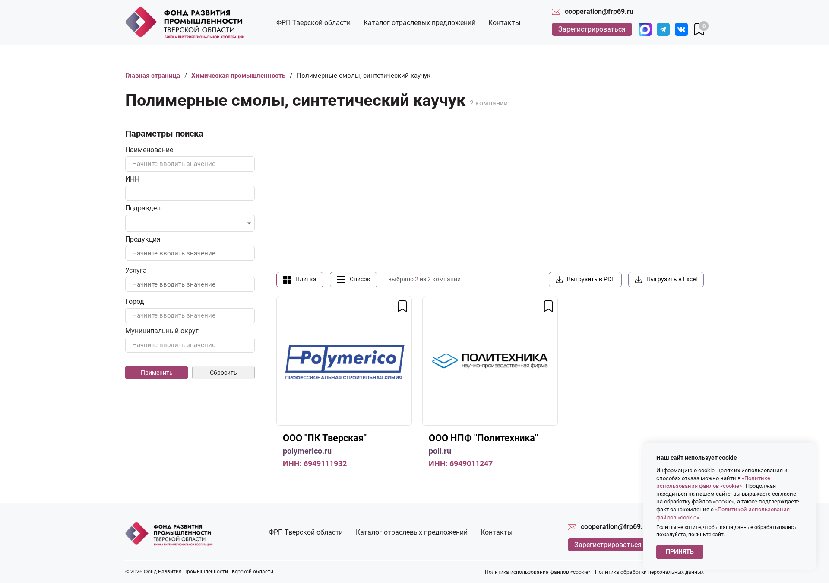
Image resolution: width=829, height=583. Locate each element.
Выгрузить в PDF (591, 279)
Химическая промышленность (238, 76)
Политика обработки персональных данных (649, 572)
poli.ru (440, 451)
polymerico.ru (307, 451)
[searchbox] (136, 224)
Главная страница (152, 76)
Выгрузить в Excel (671, 279)
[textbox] (190, 164)
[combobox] (190, 164)
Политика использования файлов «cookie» (538, 572)
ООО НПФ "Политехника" (483, 438)
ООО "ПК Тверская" (325, 438)
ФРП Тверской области (313, 23)
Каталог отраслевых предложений (419, 23)
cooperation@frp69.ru (599, 11)
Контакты (504, 23)
